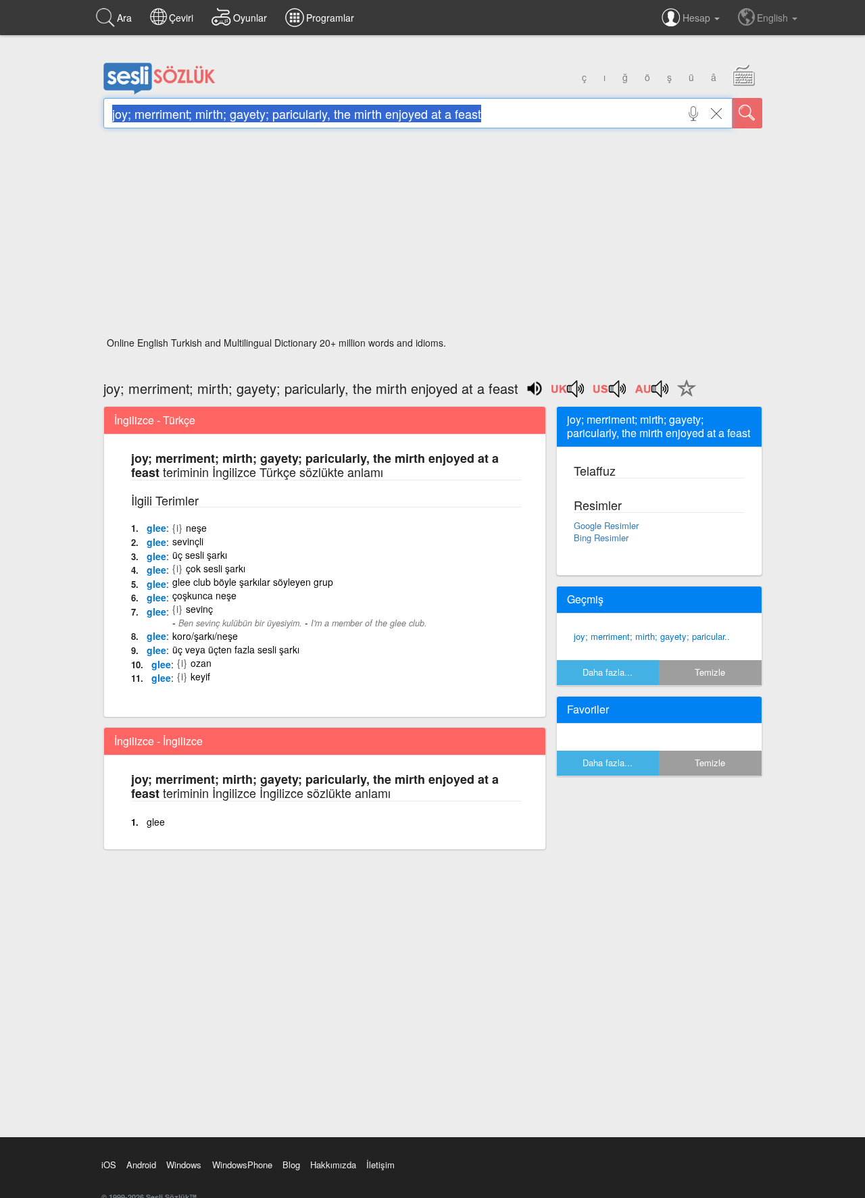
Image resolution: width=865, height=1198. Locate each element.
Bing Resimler (601, 537)
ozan (201, 663)
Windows (183, 1164)
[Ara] (747, 113)
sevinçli (187, 541)
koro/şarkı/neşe (205, 636)
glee (156, 527)
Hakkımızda (333, 1164)
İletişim (380, 1164)
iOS (108, 1164)
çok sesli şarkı (215, 568)
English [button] (774, 17)
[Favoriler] (683, 396)
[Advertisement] (432, 236)
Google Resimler (606, 525)
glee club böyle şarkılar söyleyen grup (252, 582)
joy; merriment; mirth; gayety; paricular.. (652, 636)
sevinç (199, 609)
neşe (196, 527)
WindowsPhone (242, 1164)
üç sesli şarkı (199, 554)
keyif (200, 676)
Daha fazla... (608, 672)
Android (141, 1164)
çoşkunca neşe (204, 595)
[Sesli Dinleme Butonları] (568, 393)
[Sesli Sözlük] (159, 91)
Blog (291, 1164)
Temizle (710, 672)
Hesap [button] (698, 17)
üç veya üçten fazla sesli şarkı (235, 649)
